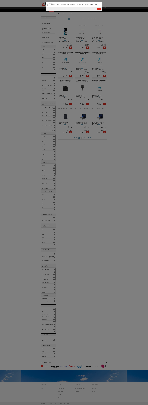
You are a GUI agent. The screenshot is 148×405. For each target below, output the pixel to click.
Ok (98, 8)
